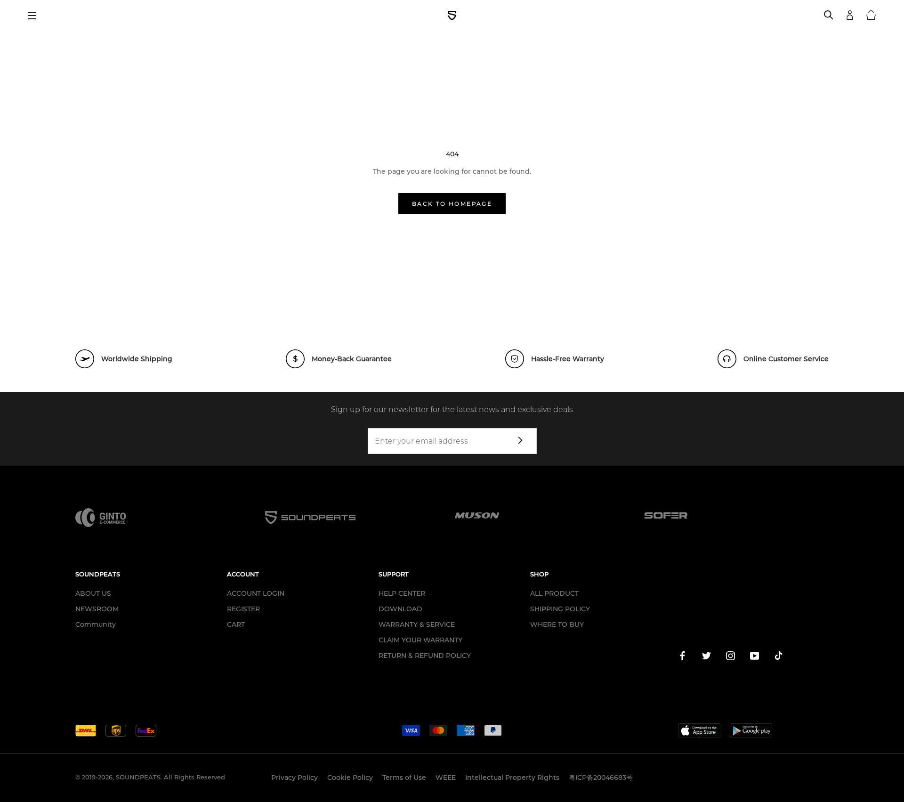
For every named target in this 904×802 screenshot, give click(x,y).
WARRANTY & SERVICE (417, 624)
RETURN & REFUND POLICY (425, 655)
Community (95, 624)
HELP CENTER (402, 593)
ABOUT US (93, 593)
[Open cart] (871, 15)
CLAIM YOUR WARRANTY (420, 640)
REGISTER (243, 609)
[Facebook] (682, 657)
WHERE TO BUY (557, 624)
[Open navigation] (35, 15)
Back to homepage (452, 203)
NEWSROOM (97, 609)
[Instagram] (730, 657)
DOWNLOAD (400, 609)
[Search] (828, 15)
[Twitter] (706, 657)
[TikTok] (778, 657)
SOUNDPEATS (138, 777)
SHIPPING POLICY (560, 609)
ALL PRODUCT (554, 593)
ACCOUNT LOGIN (255, 593)
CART (236, 624)
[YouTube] (754, 657)
